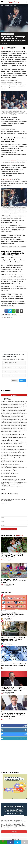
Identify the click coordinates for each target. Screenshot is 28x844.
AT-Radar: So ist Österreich (10, 772)
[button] (26, 818)
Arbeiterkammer (7, 179)
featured (4, 317)
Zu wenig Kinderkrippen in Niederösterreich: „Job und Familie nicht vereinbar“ (13, 580)
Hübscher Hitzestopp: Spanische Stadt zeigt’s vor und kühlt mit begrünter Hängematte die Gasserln (13, 639)
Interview (19, 535)
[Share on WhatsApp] (13, 311)
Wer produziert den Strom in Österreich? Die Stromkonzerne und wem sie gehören (13, 664)
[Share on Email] (21, 311)
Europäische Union (7, 316)
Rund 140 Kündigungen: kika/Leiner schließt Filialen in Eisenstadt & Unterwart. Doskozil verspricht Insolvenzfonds (14, 688)
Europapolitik (17, 316)
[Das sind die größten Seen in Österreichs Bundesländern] (15, 798)
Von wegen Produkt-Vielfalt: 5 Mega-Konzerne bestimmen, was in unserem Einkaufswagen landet (12, 614)
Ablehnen (14, 835)
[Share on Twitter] (10, 311)
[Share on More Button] (24, 842)
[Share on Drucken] (17, 311)
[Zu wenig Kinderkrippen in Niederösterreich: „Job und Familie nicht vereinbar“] (14, 570)
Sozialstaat (13, 160)
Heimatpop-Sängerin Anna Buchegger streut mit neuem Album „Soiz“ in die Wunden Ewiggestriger (13, 555)
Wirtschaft (11, 317)
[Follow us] (26, 2)
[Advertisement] (14, 335)
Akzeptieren (14, 832)
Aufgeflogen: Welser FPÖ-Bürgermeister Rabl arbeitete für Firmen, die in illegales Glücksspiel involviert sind (13, 715)
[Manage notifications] (3, 841)
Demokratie (14, 314)
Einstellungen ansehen (14, 839)
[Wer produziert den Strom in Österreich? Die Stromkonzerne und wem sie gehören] (14, 653)
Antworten (14, 395)
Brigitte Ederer (6, 314)
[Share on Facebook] (6, 311)
